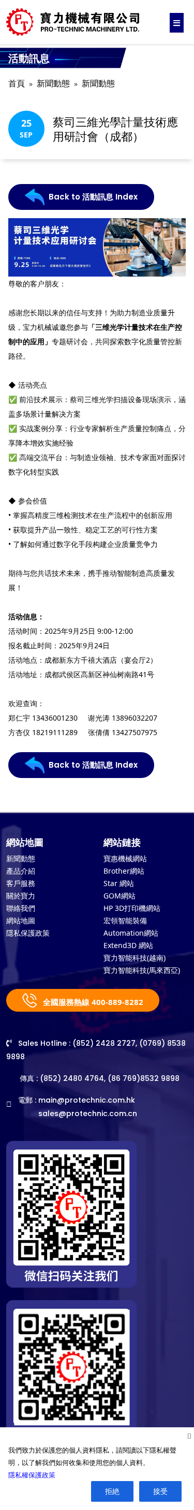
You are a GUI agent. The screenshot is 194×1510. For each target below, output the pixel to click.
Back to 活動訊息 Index (93, 196)
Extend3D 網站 (128, 945)
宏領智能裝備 (125, 920)
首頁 (16, 83)
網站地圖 (20, 920)
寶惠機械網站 (125, 858)
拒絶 (112, 1491)
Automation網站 (130, 933)
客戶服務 (20, 883)
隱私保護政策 (28, 933)
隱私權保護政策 (31, 1475)
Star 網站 (118, 883)
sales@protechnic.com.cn (87, 1113)
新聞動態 (53, 83)
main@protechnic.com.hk (86, 1100)
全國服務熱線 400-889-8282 (92, 1002)
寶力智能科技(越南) (134, 958)
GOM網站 (119, 896)
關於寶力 (20, 896)
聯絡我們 (20, 908)
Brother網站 (123, 871)
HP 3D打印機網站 (131, 908)
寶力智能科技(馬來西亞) (141, 970)
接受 (160, 1491)
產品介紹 (20, 871)
